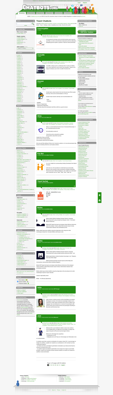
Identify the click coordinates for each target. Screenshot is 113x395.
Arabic (18, 55)
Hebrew (19, 76)
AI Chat (80, 126)
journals (31, 378)
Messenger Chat (82, 129)
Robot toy (19, 249)
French (19, 68)
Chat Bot (19, 255)
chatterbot (77, 0)
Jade (39, 316)
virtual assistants (47, 0)
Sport (18, 183)
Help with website (83, 46)
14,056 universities (30, 381)
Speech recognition (46, 189)
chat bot (52, 0)
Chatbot (34, 0)
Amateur (44, 89)
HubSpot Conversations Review (86, 170)
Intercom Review (82, 155)
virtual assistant (45, 288)
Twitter (18, 135)
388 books (27, 377)
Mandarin (19, 83)
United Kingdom (21, 39)
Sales (69, 62)
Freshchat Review (83, 164)
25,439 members (68, 379)
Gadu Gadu (20, 115)
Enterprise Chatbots (83, 134)
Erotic (18, 164)
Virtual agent (20, 293)
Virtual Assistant (21, 263)
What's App (19, 139)
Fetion (18, 114)
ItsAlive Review (82, 151)
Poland (19, 40)
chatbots (42, 23)
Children (19, 155)
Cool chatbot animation (84, 67)
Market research (23, 240)
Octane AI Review (83, 172)
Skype (18, 129)
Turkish (19, 101)
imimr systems (47, 188)
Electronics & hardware (22, 161)
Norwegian (19, 85)
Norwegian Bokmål (21, 86)
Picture (66, 124)
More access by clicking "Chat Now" (87, 47)
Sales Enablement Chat (84, 122)
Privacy (58, 390)
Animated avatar (53, 325)
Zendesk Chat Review (84, 158)
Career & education (21, 153)
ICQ (18, 118)
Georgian (19, 71)
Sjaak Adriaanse (88, 106)
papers (35, 378)
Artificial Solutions (47, 294)
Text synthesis (50, 63)
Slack (18, 130)
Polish (18, 88)
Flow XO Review (82, 167)
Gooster (40, 81)
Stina (39, 116)
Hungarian (19, 77)
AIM (18, 108)
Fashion (19, 165)
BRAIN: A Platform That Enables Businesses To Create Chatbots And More (87, 57)
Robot (18, 126)
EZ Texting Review (83, 160)
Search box (20, 208)
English (51, 35)
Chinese (19, 59)
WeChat (19, 138)
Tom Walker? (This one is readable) (87, 49)
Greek (18, 74)
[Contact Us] (99, 200)
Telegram (19, 133)
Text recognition (66, 35)
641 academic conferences (30, 379)
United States (20, 33)
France (19, 43)
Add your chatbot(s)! (21, 291)
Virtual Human (20, 264)
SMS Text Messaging (22, 132)
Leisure (19, 173)
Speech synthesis (21, 224)
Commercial (55, 36)
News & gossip (20, 179)
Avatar (51, 36)
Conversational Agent (22, 260)
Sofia (39, 287)
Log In (79, 2)
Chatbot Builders (82, 138)
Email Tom (81, 26)
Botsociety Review (83, 154)
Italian (18, 80)
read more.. (83, 16)
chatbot (39, 29)
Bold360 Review (82, 169)
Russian (19, 92)
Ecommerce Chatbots (84, 125)
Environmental (20, 162)
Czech (18, 61)
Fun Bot (40, 154)
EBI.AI (45, 123)
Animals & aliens (21, 232)
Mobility (60, 214)
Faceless (19, 202)
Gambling (19, 168)
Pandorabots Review (83, 166)
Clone (18, 243)
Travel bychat (42, 181)
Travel (48, 36)
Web (54, 35)
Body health (20, 152)
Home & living (20, 171)
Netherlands (20, 42)
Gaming (19, 246)
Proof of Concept (59, 35)
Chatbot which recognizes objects (86, 63)
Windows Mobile (21, 142)
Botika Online (46, 248)
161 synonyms (67, 381)
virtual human (69, 0)
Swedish (19, 100)
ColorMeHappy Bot (84, 114)
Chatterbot (19, 258)
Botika (39, 207)
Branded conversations (64, 123)
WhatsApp (19, 141)
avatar (18, 310)
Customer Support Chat (84, 131)
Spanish (19, 97)
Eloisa (79, 100)
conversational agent (46, 242)
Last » (63, 365)
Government (20, 170)
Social (18, 182)
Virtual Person (46, 323)
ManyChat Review (83, 148)
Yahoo (18, 144)
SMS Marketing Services (84, 135)
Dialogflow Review (83, 161)
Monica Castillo (88, 112)
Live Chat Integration (83, 132)
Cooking (57, 214)
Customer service (64, 62)
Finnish (19, 67)
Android (19, 109)
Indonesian (20, 79)
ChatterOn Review (83, 152)
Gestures (60, 295)
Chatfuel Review (82, 149)
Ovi (18, 124)
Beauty (19, 150)
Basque (19, 56)
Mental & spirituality (21, 174)
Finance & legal (20, 167)
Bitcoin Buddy (83, 108)
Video (18, 209)
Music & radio (20, 177)
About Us (54, 390)
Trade (18, 186)
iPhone (19, 120)
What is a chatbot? (21, 290)
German (19, 73)
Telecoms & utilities (21, 185)
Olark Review (82, 163)
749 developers (68, 378)
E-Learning (20, 244)
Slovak (19, 94)
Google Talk (20, 117)
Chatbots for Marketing (84, 137)
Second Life (20, 127)
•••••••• (25, 25)
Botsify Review (82, 173)
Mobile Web (20, 123)
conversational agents (62, 0)
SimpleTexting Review (84, 175)
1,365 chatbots (67, 377)
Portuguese (20, 89)
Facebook (19, 112)
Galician (19, 70)
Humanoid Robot (21, 203)
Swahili (19, 98)
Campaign (21, 235)
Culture (19, 158)
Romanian (19, 91)
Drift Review (81, 157)
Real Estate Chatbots (83, 123)
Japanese (19, 82)
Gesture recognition (62, 324)
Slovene (19, 95)
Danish (19, 62)
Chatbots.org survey (35, 16)
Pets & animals (20, 180)
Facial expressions (54, 295)
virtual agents (41, 0)
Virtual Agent (20, 261)
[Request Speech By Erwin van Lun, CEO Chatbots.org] (99, 195)
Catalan (19, 58)
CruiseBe (41, 55)
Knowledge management (25, 238)
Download (19, 111)
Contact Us (64, 390)
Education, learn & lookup (23, 159)
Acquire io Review (83, 176)
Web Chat (81, 128)
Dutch (18, 64)
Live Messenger (21, 121)
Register (85, 2)
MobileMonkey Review (84, 146)
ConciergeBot (42, 28)
